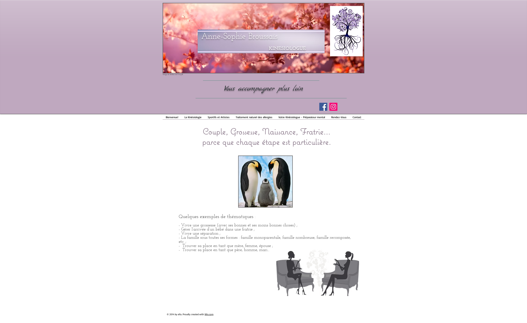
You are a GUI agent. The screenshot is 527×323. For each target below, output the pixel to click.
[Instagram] (333, 107)
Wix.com (209, 314)
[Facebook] (323, 107)
